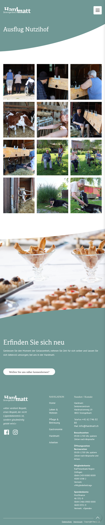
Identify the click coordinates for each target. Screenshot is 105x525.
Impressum (77, 521)
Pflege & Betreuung (54, 421)
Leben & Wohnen (53, 411)
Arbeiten (53, 442)
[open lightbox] (19, 82)
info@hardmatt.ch (88, 426)
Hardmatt (54, 435)
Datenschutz (67, 521)
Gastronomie (55, 429)
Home (52, 402)
